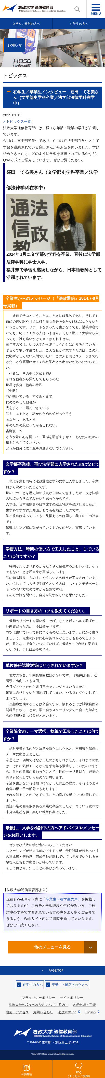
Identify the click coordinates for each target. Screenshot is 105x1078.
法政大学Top (67, 1012)
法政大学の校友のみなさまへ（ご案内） (38, 1005)
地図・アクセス (17, 1012)
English (90, 1012)
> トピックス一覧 (17, 121)
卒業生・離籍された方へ (70, 985)
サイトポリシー (71, 998)
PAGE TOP (55, 970)
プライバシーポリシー (38, 998)
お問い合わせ (43, 1012)
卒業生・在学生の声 (62, 899)
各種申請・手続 (84, 1005)
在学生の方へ (33, 985)
